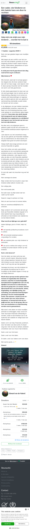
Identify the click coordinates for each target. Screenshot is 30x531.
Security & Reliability (7, 477)
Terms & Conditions (7, 480)
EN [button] (4, 3)
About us (4, 471)
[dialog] (15, 519)
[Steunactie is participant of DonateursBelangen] (4, 505)
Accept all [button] (8, 523)
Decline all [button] (21, 523)
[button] (2, 32)
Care (3, 450)
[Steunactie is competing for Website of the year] (13, 505)
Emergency (21, 450)
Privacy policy (5, 483)
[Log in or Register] (1, 3)
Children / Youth (11, 450)
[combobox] (26, 509)
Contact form (7, 496)
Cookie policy (5, 486)
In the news (4, 474)
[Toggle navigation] (26, 3)
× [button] (28, 509)
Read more (10, 520)
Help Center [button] (7, 499)
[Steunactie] (14, 2)
